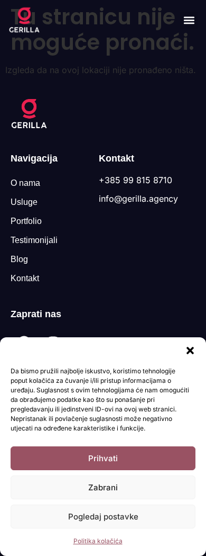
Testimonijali (34, 240)
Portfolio (26, 221)
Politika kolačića (98, 541)
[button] (190, 350)
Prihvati (103, 458)
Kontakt (25, 278)
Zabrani (103, 487)
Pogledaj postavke (103, 517)
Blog (19, 259)
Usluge (24, 202)
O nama (25, 182)
